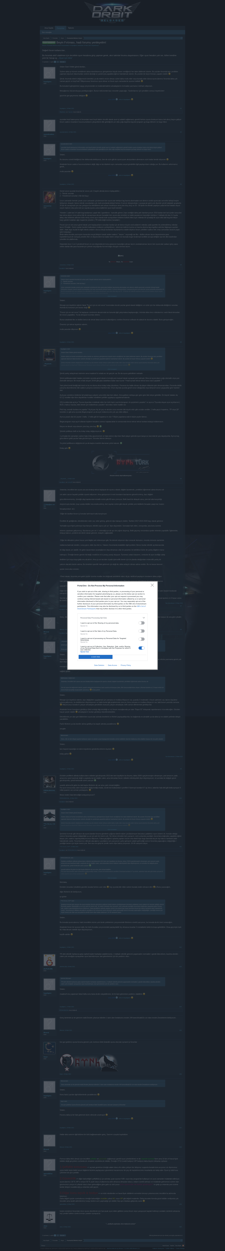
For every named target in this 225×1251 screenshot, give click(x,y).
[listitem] (112, 618)
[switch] (142, 623)
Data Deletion (99, 665)
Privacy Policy (126, 665)
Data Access (112, 665)
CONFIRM (95, 657)
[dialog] (112, 625)
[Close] (153, 586)
